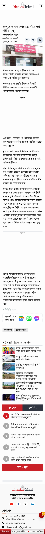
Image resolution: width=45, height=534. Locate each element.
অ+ (27, 40)
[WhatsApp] (29, 318)
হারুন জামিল (28, 498)
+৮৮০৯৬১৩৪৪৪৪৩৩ (15, 523)
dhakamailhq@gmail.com (19, 527)
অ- (33, 40)
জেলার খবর (21, 330)
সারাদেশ (8, 330)
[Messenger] (36, 318)
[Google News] (21, 318)
